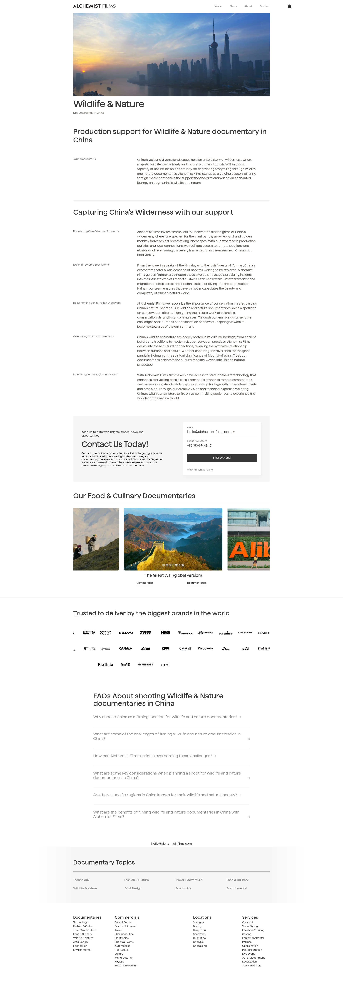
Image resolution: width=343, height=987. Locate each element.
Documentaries (197, 583)
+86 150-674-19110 (199, 445)
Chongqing (200, 946)
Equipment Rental (253, 938)
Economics (183, 888)
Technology (81, 880)
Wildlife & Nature (85, 888)
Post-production (252, 950)
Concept (247, 922)
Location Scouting (253, 930)
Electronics (122, 938)
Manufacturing (124, 958)
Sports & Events (124, 942)
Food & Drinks (123, 922)
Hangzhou (199, 930)
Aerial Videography (253, 958)
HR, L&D (119, 962)
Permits (247, 942)
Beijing (197, 926)
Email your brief (222, 458)
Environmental (237, 888)
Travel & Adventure (188, 880)
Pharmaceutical (124, 934)
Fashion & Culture (136, 880)
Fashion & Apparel (125, 926)
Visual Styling (250, 926)
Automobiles (122, 946)
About (248, 6)
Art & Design (132, 888)
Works (218, 6)
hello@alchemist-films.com (209, 432)
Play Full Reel (171, 54)
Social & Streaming (126, 965)
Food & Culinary (237, 880)
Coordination (250, 946)
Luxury (119, 954)
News (233, 6)
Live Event (248, 954)
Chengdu (199, 942)
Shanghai (198, 922)
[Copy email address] (234, 432)
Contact (265, 6)
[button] (171, 717)
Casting (246, 934)
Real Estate (121, 950)
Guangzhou (200, 938)
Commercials (144, 583)
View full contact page (200, 470)
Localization (249, 962)
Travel (118, 930)
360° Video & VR (251, 965)
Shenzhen (199, 934)
